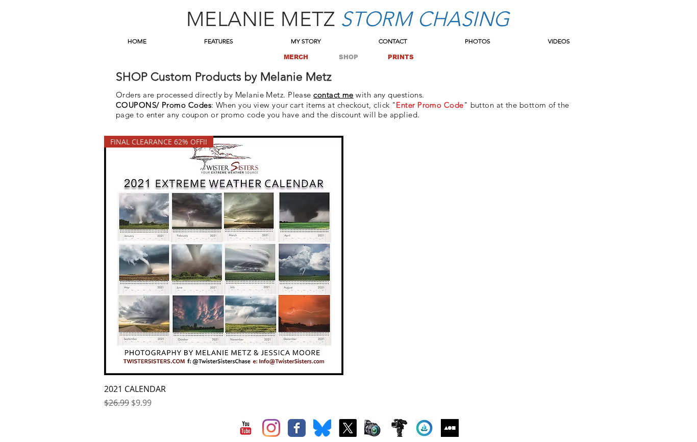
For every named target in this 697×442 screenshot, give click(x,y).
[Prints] (373, 428)
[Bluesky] (322, 428)
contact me (333, 95)
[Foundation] (450, 428)
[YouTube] (246, 428)
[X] (348, 428)
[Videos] (399, 428)
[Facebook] (297, 428)
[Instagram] (271, 428)
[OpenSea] (424, 428)
